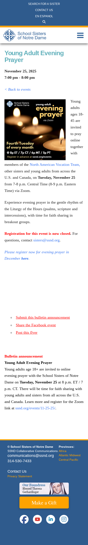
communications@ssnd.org (30, 455)
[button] (44, 21)
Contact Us (16, 471)
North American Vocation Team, (55, 164)
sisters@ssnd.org (46, 240)
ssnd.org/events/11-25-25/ (35, 408)
